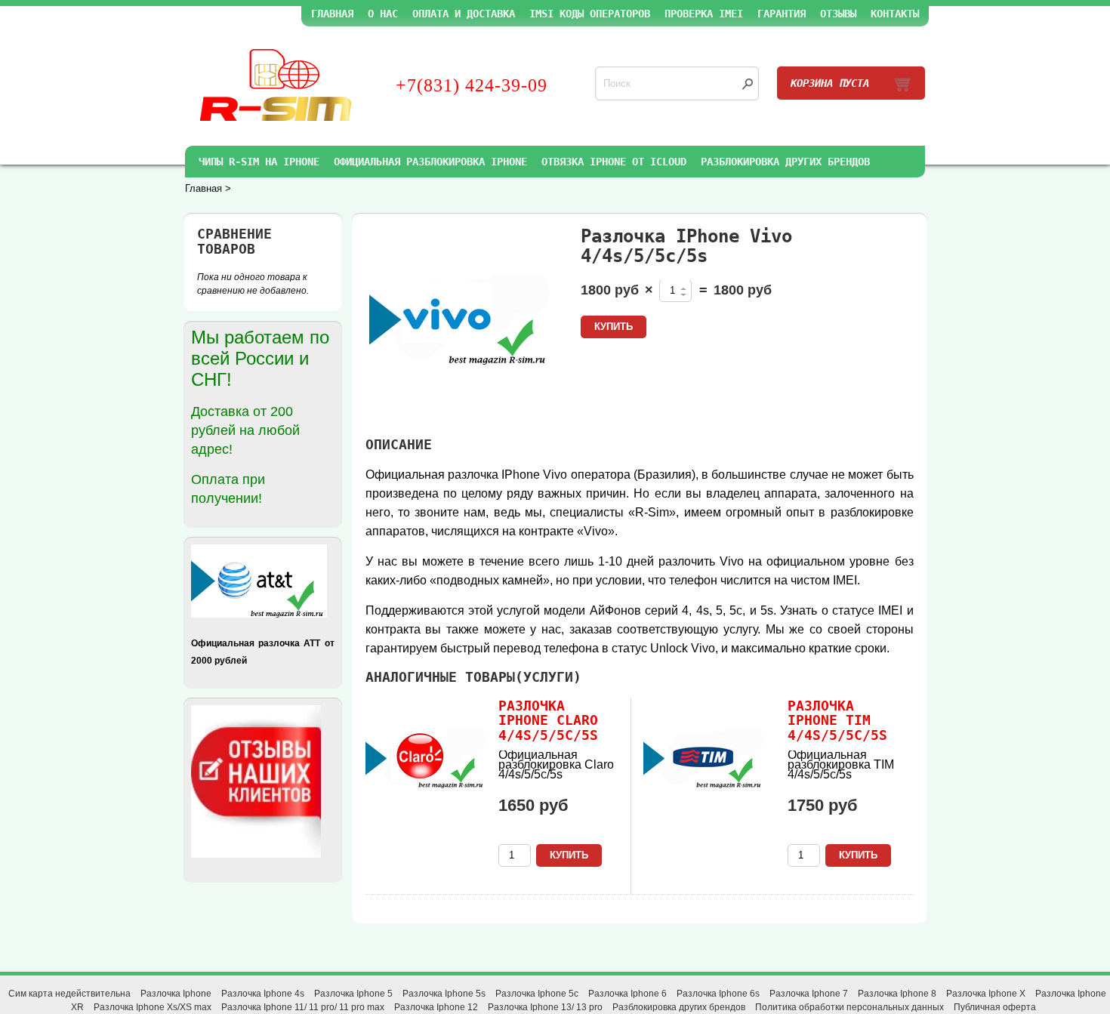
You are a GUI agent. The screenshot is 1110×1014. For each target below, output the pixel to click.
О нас (383, 14)
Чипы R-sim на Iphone (259, 162)
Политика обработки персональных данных (849, 1007)
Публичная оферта (995, 1007)
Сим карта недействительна (69, 993)
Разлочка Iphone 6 (627, 993)
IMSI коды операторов (589, 14)
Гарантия (781, 14)
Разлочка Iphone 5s (444, 993)
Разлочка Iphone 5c (536, 993)
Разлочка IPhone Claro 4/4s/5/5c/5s (548, 721)
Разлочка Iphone (175, 993)
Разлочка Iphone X (985, 993)
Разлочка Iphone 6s (718, 993)
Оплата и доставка (463, 14)
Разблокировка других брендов (785, 162)
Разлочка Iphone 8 (897, 993)
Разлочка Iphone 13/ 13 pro (545, 1007)
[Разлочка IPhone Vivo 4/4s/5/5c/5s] (459, 321)
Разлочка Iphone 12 (436, 1007)
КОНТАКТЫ (895, 14)
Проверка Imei (703, 14)
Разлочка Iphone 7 (808, 993)
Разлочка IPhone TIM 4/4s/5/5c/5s (837, 721)
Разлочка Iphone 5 (353, 993)
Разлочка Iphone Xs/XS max (152, 1007)
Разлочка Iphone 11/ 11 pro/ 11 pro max (302, 1007)
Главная (332, 14)
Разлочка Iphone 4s (262, 993)
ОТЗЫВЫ (838, 14)
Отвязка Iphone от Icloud (613, 162)
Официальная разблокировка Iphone (430, 162)
